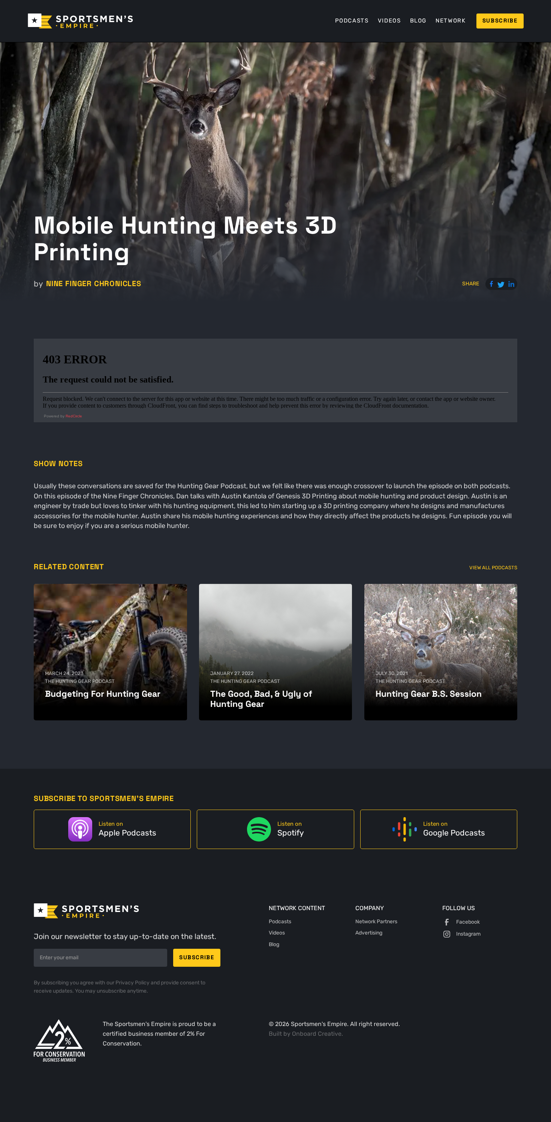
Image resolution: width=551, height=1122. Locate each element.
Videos (389, 20)
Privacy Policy (133, 983)
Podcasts (352, 20)
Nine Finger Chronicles (93, 283)
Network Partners (376, 921)
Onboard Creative (316, 1033)
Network (451, 20)
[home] (80, 21)
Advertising (368, 933)
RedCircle (74, 416)
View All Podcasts (493, 567)
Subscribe (500, 20)
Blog (418, 20)
